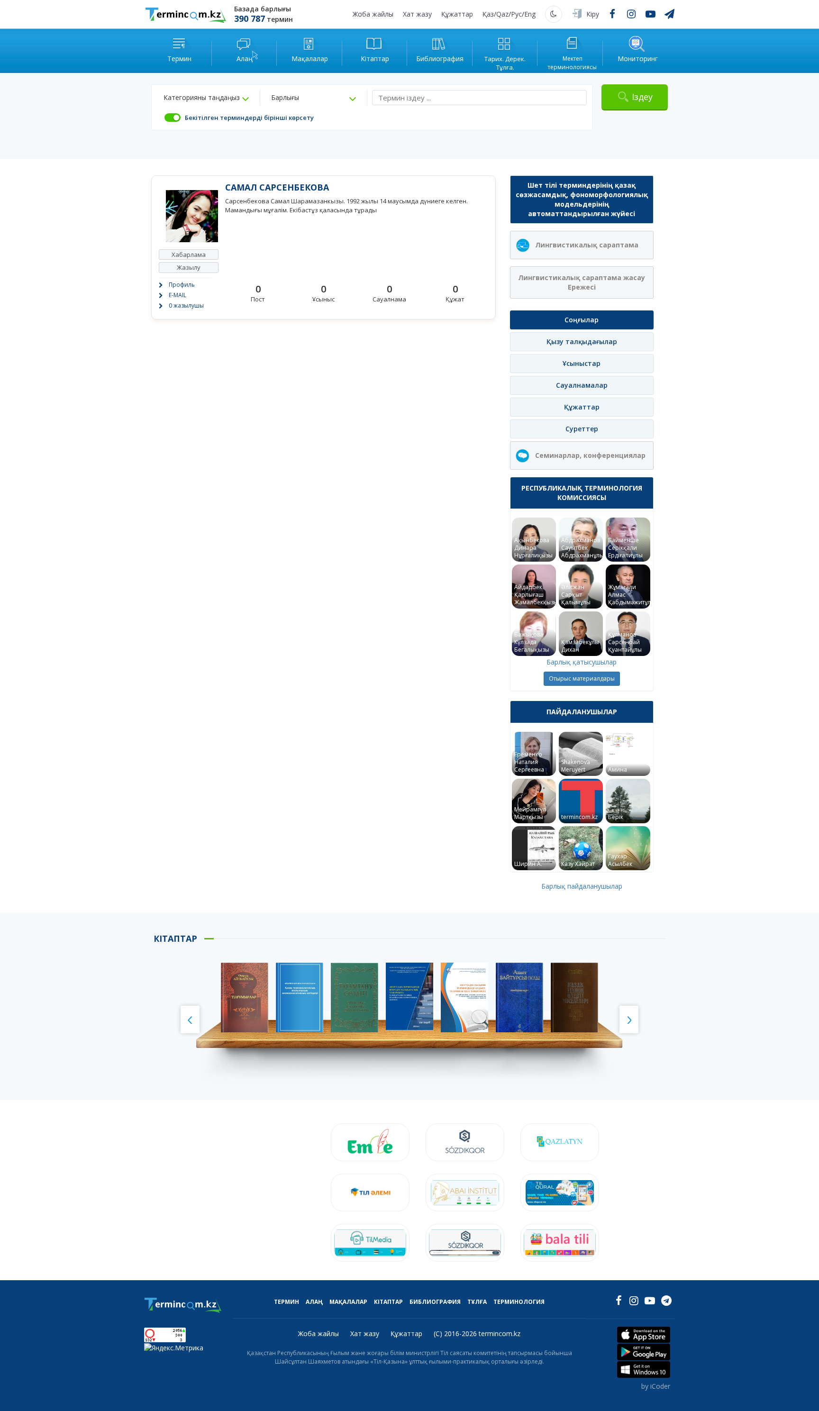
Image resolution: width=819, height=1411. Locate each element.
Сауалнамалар (582, 385)
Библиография (435, 1302)
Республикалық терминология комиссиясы (581, 492)
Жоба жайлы (373, 13)
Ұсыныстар (582, 363)
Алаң (314, 1302)
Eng (530, 13)
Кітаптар (388, 1302)
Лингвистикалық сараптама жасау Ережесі (581, 282)
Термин (286, 1302)
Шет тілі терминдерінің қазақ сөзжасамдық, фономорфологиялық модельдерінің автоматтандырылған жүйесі (582, 199)
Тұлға (477, 1302)
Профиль (182, 285)
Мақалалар (348, 1302)
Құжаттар (457, 13)
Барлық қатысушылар (581, 661)
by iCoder (655, 1386)
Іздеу (642, 96)
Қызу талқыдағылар (581, 341)
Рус (516, 13)
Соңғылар (581, 319)
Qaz (502, 13)
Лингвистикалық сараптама (586, 244)
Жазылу (188, 267)
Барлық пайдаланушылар (581, 886)
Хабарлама (189, 254)
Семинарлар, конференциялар (590, 455)
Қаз (488, 13)
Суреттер (581, 428)
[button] (206, 98)
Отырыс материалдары (582, 678)
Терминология (519, 1302)
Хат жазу (417, 13)
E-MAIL (177, 295)
